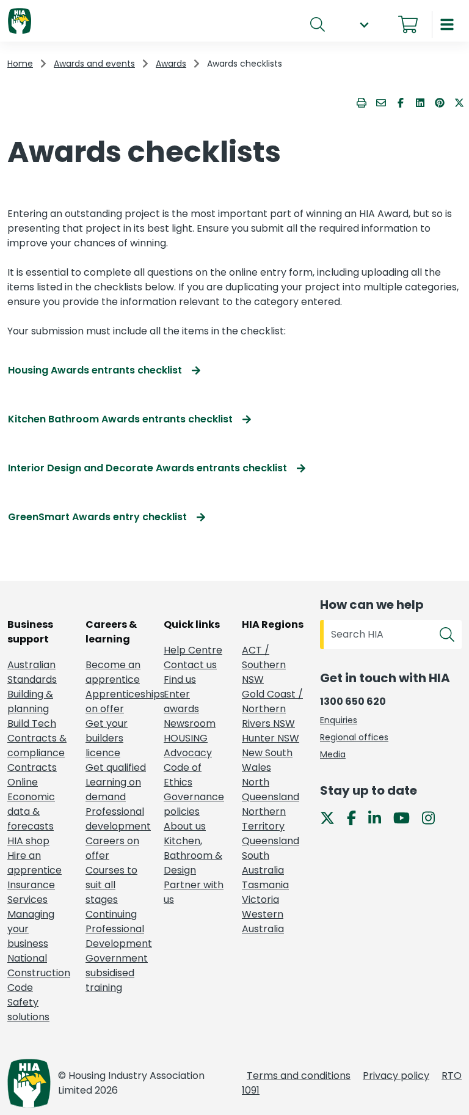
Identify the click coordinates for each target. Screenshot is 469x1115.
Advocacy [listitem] (188, 753)
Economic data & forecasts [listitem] (31, 811)
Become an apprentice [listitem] (112, 672)
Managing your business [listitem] (30, 929)
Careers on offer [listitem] (112, 848)
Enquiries (338, 720)
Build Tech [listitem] (31, 723)
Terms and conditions (299, 1076)
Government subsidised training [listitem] (116, 973)
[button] (364, 24)
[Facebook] (356, 818)
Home (20, 63)
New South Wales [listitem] (267, 760)
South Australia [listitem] (263, 862)
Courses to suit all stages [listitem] (111, 885)
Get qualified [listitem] (115, 767)
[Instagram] (433, 818)
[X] (332, 818)
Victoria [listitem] (260, 899)
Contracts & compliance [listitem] (37, 745)
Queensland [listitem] (270, 841)
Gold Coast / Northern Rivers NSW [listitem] (272, 708)
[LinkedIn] (379, 818)
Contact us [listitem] (190, 665)
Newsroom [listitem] (190, 723)
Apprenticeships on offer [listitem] (117, 701)
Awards (171, 63)
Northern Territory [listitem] (264, 818)
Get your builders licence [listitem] (106, 738)
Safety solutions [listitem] (28, 1009)
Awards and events (94, 63)
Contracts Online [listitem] (32, 774)
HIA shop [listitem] (28, 841)
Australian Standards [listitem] (32, 672)
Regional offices (354, 737)
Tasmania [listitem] (265, 885)
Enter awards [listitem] (181, 701)
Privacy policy (396, 1076)
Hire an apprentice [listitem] (34, 862)
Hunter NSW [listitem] (270, 738)
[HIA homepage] (19, 22)
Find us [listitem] (180, 679)
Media (333, 754)
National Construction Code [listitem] (38, 973)
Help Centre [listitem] (193, 650)
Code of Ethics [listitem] (183, 774)
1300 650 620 (353, 701)
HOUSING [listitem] (186, 738)
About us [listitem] (185, 826)
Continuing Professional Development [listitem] (117, 929)
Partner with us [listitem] (194, 892)
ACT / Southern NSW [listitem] (264, 664)
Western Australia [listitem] (263, 921)
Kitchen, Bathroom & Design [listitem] (193, 855)
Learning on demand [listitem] (113, 789)
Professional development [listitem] (117, 818)
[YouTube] (406, 818)
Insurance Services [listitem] (31, 892)
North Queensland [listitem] (270, 789)
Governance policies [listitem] (194, 804)
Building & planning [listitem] (30, 701)
